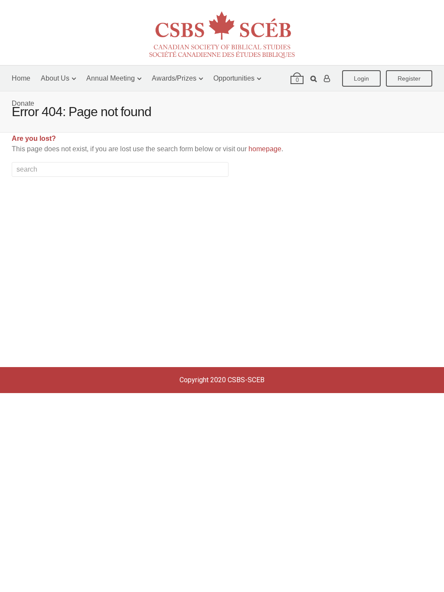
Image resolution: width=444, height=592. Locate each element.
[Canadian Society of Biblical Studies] (222, 32)
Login (361, 78)
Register (409, 78)
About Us (55, 78)
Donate (23, 103)
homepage (264, 149)
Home (21, 78)
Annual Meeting (110, 78)
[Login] (326, 78)
